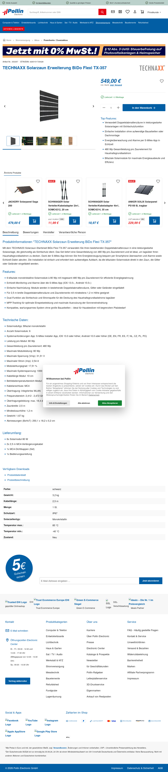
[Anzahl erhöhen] (118, 107)
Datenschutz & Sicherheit (140, 768)
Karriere (91, 630)
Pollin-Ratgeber (95, 672)
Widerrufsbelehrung (137, 654)
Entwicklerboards (55, 636)
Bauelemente (53, 678)
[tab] (11, 233)
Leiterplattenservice (97, 678)
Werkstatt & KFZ (54, 660)
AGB (160, 768)
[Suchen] (102, 12)
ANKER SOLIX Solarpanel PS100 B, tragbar (142, 203)
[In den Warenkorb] (34, 221)
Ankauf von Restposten (99, 696)
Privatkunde (153, 12)
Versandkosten (60, 747)
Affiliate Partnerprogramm (140, 672)
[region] (49, 114)
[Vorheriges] (5, 105)
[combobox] (63, 12)
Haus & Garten (54, 648)
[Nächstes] (93, 105)
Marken (131, 666)
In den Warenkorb (142, 107)
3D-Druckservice (95, 684)
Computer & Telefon (56, 630)
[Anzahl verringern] (104, 107)
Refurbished (52, 684)
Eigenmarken (94, 690)
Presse (90, 642)
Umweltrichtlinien (136, 642)
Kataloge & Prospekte (98, 654)
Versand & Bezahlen (138, 648)
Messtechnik (52, 672)
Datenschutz (56, 586)
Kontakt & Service (136, 636)
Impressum (133, 678)
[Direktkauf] (120, 12)
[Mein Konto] (135, 12)
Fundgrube (51, 690)
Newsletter (92, 660)
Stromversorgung (55, 666)
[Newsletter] (113, 12)
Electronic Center (96, 648)
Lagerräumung (53, 696)
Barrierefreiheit (135, 660)
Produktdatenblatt (16, 475)
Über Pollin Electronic (98, 636)
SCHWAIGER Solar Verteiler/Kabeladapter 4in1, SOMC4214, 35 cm (103, 205)
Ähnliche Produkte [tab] (12, 172)
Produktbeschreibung (18, 480)
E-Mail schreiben (19, 630)
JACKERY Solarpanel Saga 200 (23, 203)
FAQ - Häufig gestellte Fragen (142, 630)
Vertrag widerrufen (18, 680)
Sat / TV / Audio (54, 654)
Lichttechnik (52, 642)
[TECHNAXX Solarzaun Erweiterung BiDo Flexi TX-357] (49, 106)
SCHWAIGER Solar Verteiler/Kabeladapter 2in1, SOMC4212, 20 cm (63, 205)
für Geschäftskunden (97, 666)
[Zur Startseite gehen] (13, 11)
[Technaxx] (152, 68)
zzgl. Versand (116, 85)
